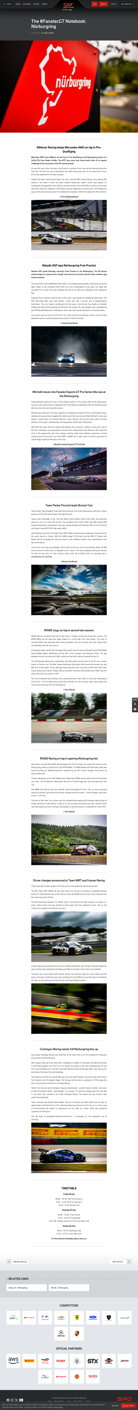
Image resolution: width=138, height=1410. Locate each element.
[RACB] (77, 1377)
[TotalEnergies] (45, 1361)
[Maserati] (77, 1361)
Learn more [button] (58, 1407)
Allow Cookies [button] (129, 1406)
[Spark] (61, 1377)
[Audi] (29, 1318)
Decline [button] (115, 1406)
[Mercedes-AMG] (61, 1334)
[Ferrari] (77, 1318)
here (85, 1238)
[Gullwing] (45, 1377)
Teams (69, 1401)
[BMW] (45, 1318)
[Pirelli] (29, 1361)
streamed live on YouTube (41, 556)
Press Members (59, 1401)
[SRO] (93, 1377)
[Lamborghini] (109, 1318)
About (50, 1401)
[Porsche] (77, 1334)
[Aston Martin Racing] (13, 1318)
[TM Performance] (109, 1361)
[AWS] (13, 1361)
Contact (87, 1401)
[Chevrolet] (61, 1318)
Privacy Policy (78, 1401)
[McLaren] (125, 1318)
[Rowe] (61, 1361)
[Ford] (93, 1318)
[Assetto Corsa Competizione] (125, 1361)
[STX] (93, 1361)
